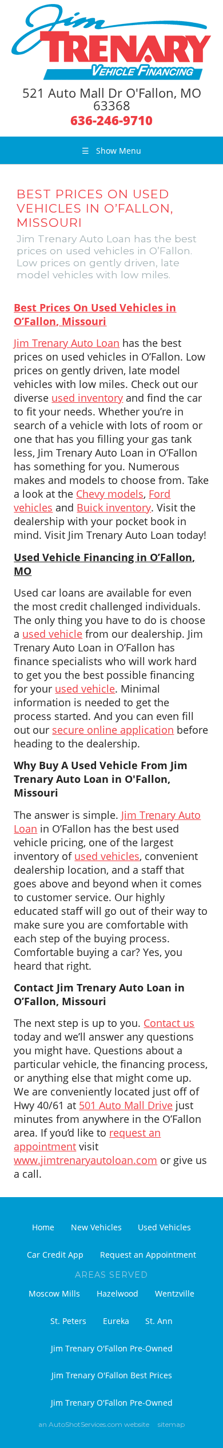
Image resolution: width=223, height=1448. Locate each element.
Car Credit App (55, 1254)
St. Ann (159, 1320)
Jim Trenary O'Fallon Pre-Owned (112, 1348)
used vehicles (107, 856)
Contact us (169, 1023)
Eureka (116, 1320)
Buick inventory (114, 507)
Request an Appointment (148, 1254)
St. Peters (68, 1320)
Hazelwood (117, 1293)
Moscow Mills (54, 1293)
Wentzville (174, 1293)
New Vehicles (96, 1227)
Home (43, 1227)
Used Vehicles (164, 1227)
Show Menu (111, 150)
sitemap (171, 1424)
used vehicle (52, 634)
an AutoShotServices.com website (93, 1424)
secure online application (113, 730)
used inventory (87, 398)
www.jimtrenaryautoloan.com (85, 1160)
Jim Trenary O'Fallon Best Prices (111, 1375)
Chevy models (110, 494)
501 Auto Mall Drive (126, 1105)
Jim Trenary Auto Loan (67, 343)
